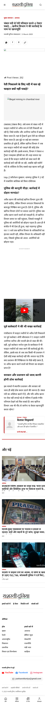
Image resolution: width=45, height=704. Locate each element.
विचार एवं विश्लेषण (9, 652)
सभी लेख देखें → (22, 432)
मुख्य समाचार (8, 18)
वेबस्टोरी (27, 639)
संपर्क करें (34, 604)
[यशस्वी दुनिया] (22, 4)
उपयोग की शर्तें (26, 688)
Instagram (37, 673)
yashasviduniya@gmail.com (28, 679)
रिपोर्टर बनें (25, 604)
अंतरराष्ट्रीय (6, 639)
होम (3, 627)
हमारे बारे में (6, 604)
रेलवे (3, 635)
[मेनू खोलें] (4, 4)
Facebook (23, 673)
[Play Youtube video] (24, 310)
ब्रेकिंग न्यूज (28, 635)
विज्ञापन (5, 643)
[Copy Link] (25, 42)
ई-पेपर (15, 604)
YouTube (9, 673)
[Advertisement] (22, 273)
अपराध (17, 18)
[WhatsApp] (6, 42)
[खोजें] (40, 4)
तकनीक (5, 647)
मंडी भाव (27, 647)
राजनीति (27, 643)
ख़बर (4, 631)
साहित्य (27, 652)
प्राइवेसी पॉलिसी (15, 688)
